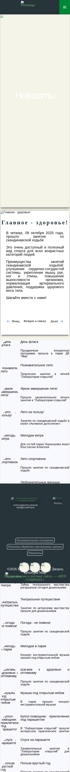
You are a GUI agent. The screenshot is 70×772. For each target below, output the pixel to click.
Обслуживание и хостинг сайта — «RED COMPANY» (35, 578)
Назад (15, 321)
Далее (54, 321)
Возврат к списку (35, 321)
